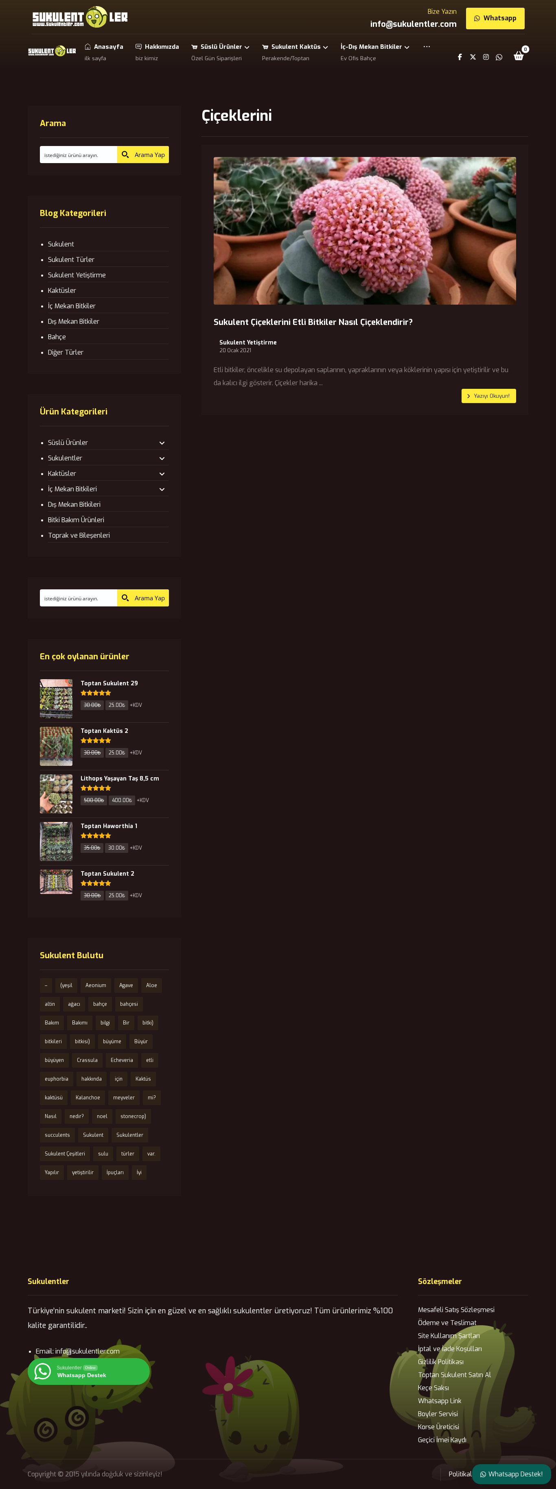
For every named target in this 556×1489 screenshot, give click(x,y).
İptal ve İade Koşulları (450, 1349)
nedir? (77, 1116)
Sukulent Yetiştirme (248, 342)
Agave (126, 985)
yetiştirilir (83, 1172)
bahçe (100, 1004)
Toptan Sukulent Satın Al (454, 1375)
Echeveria (122, 1060)
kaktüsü (54, 1097)
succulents (57, 1135)
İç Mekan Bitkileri (72, 489)
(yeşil (66, 985)
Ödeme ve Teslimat (447, 1323)
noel (102, 1116)
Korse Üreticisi (438, 1427)
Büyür (141, 1041)
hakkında (91, 1079)
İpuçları (115, 1172)
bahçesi (129, 1004)
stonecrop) (133, 1116)
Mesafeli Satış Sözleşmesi (456, 1310)
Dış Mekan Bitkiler (73, 321)
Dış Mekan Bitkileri (74, 504)
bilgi (105, 1023)
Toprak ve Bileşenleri (79, 535)
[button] (426, 52)
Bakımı (80, 1023)
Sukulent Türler (71, 259)
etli (149, 1060)
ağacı (74, 1004)
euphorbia (56, 1079)
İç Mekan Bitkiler (72, 306)
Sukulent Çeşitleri (65, 1154)
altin (50, 1004)
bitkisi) (82, 1041)
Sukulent (61, 244)
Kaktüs (143, 1079)
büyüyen (54, 1060)
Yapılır (52, 1172)
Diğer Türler (65, 352)
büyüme (112, 1041)
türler (127, 1154)
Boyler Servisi (438, 1414)
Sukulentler (65, 458)
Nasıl (51, 1116)
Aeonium (95, 985)
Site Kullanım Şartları (449, 1336)
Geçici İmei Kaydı (442, 1440)
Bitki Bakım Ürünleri (76, 520)
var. (151, 1154)
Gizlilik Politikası (441, 1362)
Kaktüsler (62, 290)
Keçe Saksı (433, 1388)
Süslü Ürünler (68, 442)
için (119, 1079)
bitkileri (53, 1041)
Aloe (151, 985)
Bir (126, 1023)
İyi (139, 1172)
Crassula (87, 1060)
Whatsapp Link (440, 1401)
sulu (103, 1154)
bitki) (147, 1023)
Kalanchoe (88, 1097)
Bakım (52, 1023)
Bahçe (57, 337)
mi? (152, 1097)
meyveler (124, 1097)
